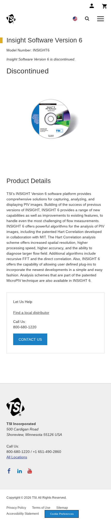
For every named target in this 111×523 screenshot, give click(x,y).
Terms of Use (41, 508)
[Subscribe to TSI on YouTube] (30, 471)
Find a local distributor (31, 312)
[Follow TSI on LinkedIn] (19, 471)
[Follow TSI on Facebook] (9, 471)
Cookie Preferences (62, 513)
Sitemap (62, 508)
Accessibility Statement (22, 514)
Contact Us (30, 339)
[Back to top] (104, 516)
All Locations (16, 457)
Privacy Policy (16, 508)
